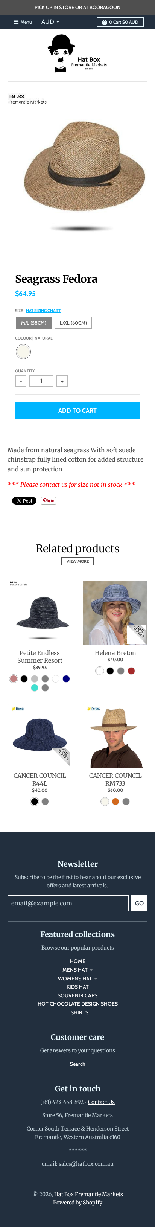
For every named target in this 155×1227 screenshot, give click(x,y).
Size (38, 310)
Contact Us (101, 1102)
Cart (123, 22)
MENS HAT (75, 969)
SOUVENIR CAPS (77, 995)
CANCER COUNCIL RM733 (115, 779)
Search (77, 1064)
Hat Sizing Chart (43, 310)
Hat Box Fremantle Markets (88, 1194)
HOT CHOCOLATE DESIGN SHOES (78, 1003)
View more (78, 561)
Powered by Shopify (77, 1202)
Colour (34, 338)
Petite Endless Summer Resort (39, 657)
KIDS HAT (78, 986)
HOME (77, 961)
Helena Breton (115, 653)
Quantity (25, 370)
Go (139, 903)
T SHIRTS (77, 1012)
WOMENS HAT (75, 978)
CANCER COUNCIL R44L (40, 779)
